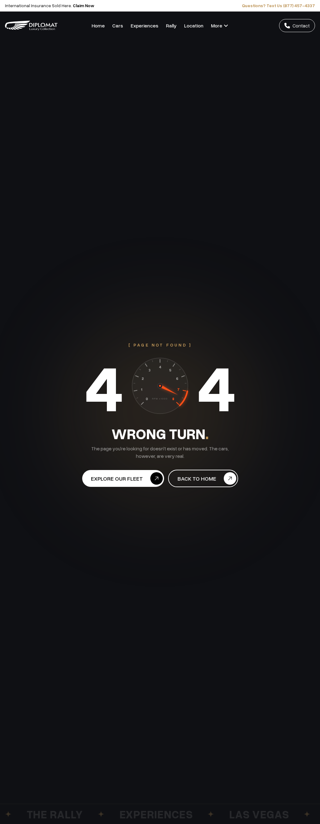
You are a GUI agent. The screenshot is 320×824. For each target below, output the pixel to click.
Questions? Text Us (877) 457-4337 (278, 5)
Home (98, 25)
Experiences (144, 25)
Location (193, 25)
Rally (171, 25)
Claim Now (83, 5)
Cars (117, 25)
